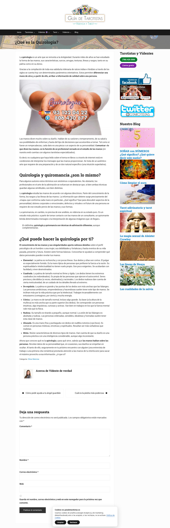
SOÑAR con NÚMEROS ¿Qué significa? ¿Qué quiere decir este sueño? (137, 154)
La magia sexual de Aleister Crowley (137, 237)
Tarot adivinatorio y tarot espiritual (136, 209)
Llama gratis (128, 65)
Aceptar (60, 522)
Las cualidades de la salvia (137, 289)
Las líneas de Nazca (132, 264)
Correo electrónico (28, 472)
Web (21, 484)
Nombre (24, 460)
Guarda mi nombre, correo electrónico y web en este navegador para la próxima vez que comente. (60, 501)
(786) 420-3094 (128, 59)
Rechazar (73, 522)
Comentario (25, 426)
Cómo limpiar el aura (133, 182)
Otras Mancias (33, 359)
